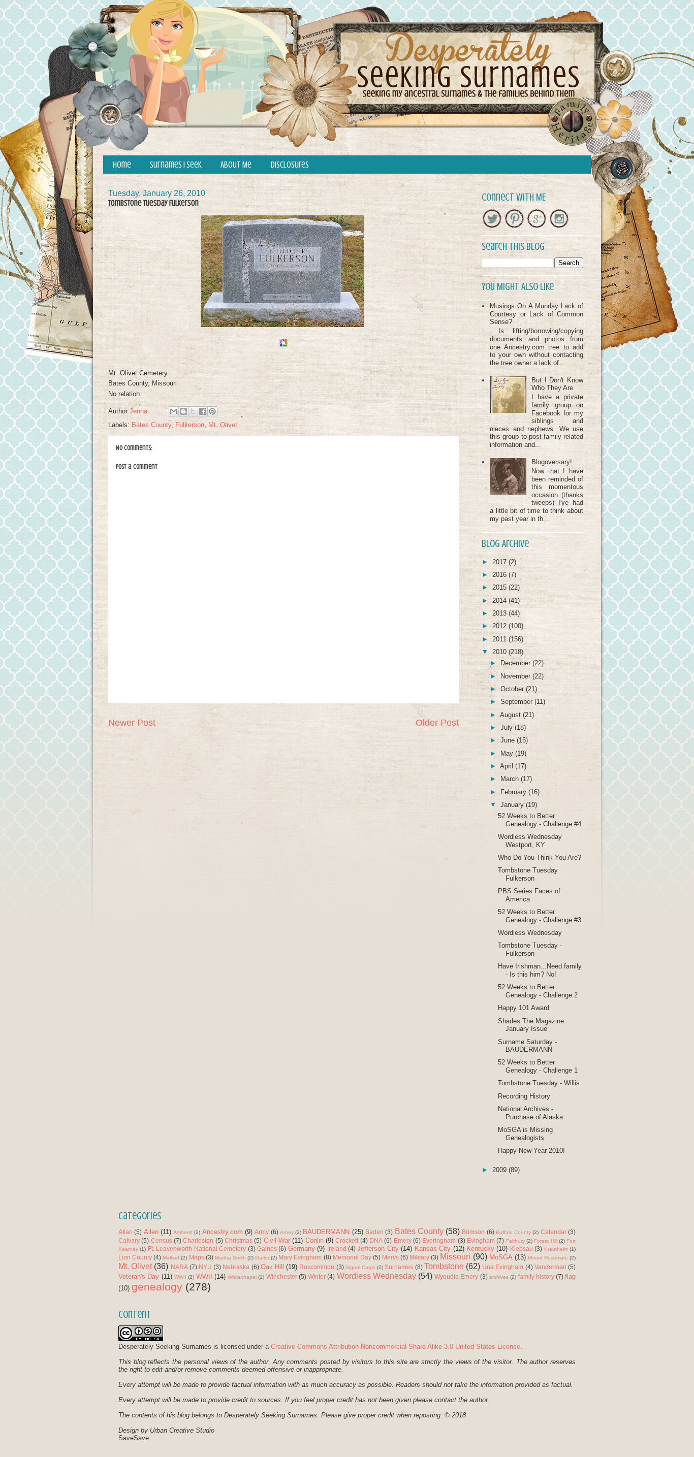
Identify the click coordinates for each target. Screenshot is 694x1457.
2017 (500, 562)
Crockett (346, 1240)
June (508, 740)
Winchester (281, 1276)
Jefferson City (377, 1248)
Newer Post (131, 723)
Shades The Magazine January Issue (531, 1025)
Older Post (437, 723)
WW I (180, 1277)
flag (570, 1276)
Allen (151, 1232)
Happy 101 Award (523, 1008)
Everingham (439, 1240)
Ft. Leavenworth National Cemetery (197, 1248)
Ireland (336, 1248)
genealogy (157, 1286)
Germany (301, 1248)
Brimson (473, 1231)
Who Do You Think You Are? (539, 857)
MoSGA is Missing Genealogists (525, 1134)
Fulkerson (189, 425)
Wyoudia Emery (456, 1276)
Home (122, 165)
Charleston (198, 1240)
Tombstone (444, 1266)
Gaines (267, 1248)
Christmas (239, 1240)
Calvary (129, 1240)
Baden (374, 1231)
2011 (500, 639)
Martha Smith (230, 1257)
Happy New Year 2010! (531, 1150)
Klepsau (521, 1248)
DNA (376, 1240)
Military (419, 1257)
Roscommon (316, 1267)
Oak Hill (272, 1267)
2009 (500, 1170)
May (507, 753)
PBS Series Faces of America (529, 895)
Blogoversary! (551, 462)
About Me (235, 165)
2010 (500, 652)
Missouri (455, 1256)
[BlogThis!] (183, 411)
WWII (204, 1276)
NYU (205, 1267)
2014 (500, 600)
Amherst (183, 1232)
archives (499, 1277)
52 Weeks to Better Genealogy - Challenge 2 (538, 991)
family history (536, 1276)
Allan (125, 1231)
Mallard (171, 1257)
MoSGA (501, 1257)
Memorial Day (352, 1257)
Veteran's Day (138, 1276)
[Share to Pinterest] (212, 411)
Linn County (135, 1257)
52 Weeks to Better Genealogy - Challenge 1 (538, 1066)
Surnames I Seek (176, 165)
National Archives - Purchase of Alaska (530, 1113)
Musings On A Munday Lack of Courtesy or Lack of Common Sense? (536, 314)
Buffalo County (513, 1232)
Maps (196, 1257)
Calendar (553, 1231)
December (516, 663)
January (513, 804)
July (507, 727)
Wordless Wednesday (530, 932)
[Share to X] (193, 411)
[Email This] (174, 411)
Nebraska (236, 1267)
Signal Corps (360, 1267)
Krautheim (556, 1249)
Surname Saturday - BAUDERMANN (527, 1046)
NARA (179, 1267)
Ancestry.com (222, 1232)
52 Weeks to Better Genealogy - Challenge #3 (539, 916)
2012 (500, 626)
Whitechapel (242, 1277)
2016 (500, 574)
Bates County (151, 425)
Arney (287, 1232)
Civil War (277, 1240)
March (510, 779)
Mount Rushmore (548, 1257)
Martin (262, 1257)
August (511, 715)
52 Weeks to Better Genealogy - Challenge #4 (539, 820)
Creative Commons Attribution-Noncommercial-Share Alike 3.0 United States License (395, 1346)
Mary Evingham (300, 1257)
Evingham (481, 1240)
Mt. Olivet (222, 425)
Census (161, 1240)
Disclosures (290, 165)
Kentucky (480, 1248)
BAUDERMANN (326, 1232)
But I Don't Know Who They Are (557, 384)
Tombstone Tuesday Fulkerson (528, 874)
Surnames (399, 1267)
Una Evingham (502, 1267)
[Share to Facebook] (203, 411)
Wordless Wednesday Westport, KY (530, 841)
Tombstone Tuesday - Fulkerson (530, 949)
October (513, 689)
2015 (500, 587)
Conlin (314, 1240)
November (516, 676)
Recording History (524, 1096)
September (517, 701)
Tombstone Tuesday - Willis (539, 1083)
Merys (390, 1257)
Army (262, 1231)
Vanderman (550, 1267)
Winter (317, 1276)
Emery (403, 1240)
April (507, 766)
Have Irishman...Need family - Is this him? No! (540, 970)
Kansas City (433, 1248)
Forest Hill (545, 1241)
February (514, 792)
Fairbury (515, 1241)
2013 (500, 613)
